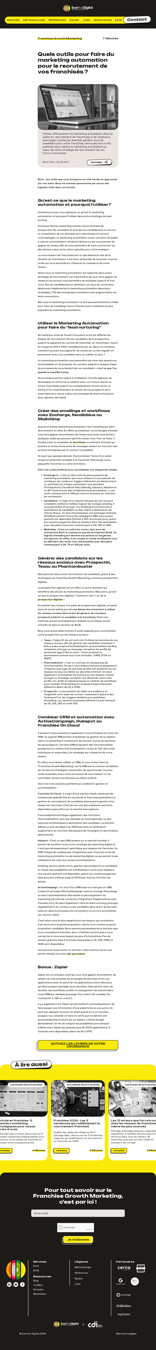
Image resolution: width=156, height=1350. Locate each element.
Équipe (74, 20)
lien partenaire (76, 953)
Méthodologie (34, 20)
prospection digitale (50, 599)
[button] (13, 20)
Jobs (86, 20)
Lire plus (61, 1150)
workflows (79, 442)
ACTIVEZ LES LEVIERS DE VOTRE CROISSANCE (78, 1045)
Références (57, 20)
